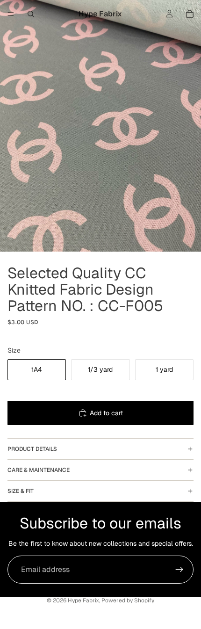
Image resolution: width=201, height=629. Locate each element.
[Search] (31, 14)
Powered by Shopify (127, 600)
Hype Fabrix (83, 600)
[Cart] (189, 14)
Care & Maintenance (38, 470)
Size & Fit (20, 491)
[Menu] (11, 14)
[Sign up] (179, 569)
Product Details (32, 449)
